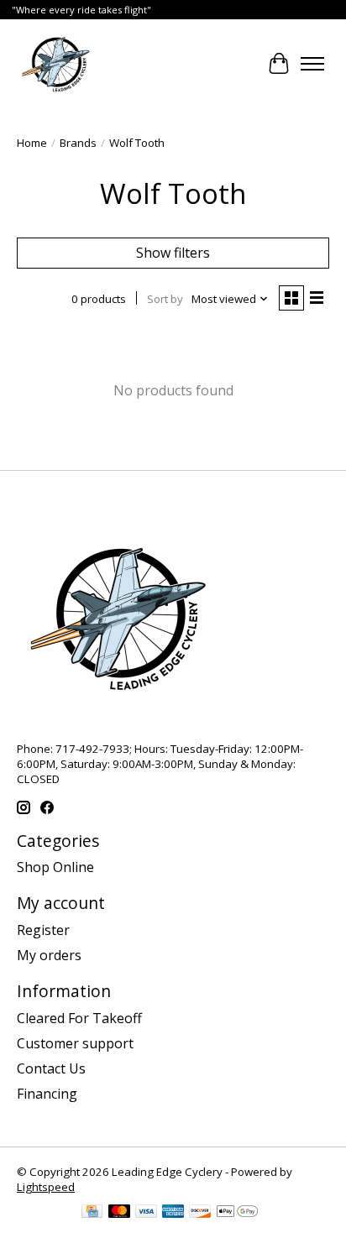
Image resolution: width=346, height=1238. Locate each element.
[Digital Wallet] (237, 1212)
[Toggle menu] (312, 64)
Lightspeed (46, 1186)
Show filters (173, 252)
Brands (78, 142)
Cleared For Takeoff (79, 1018)
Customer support (75, 1043)
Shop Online (55, 867)
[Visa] (146, 1212)
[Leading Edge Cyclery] (56, 63)
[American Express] (173, 1212)
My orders (49, 955)
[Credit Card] (91, 1212)
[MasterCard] (119, 1212)
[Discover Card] (200, 1212)
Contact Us (51, 1068)
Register (43, 930)
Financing (47, 1093)
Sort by (165, 298)
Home (32, 142)
